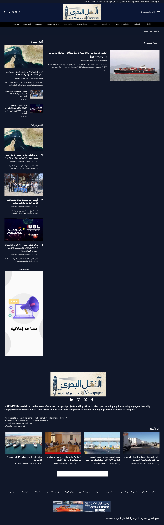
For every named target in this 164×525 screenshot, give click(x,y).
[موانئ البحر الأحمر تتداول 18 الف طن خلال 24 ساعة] (23, 443)
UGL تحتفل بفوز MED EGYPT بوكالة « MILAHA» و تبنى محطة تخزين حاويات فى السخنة (16, 109)
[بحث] (5, 12)
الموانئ (137, 24)
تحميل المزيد (83, 474)
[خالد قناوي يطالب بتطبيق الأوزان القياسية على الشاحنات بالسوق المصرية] (141, 443)
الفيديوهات (27, 24)
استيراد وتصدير (82, 24)
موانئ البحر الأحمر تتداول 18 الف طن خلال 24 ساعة (24, 458)
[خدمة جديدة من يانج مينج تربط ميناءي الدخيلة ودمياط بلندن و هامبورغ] (135, 65)
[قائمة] (158, 12)
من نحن (16, 24)
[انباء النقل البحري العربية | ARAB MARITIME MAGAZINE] (82, 12)
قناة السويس (105, 24)
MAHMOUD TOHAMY (22, 78)
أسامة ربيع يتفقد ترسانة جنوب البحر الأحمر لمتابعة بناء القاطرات (16, 93)
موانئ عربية (68, 24)
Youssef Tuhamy (86, 60)
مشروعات (38, 24)
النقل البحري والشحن (122, 24)
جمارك (94, 24)
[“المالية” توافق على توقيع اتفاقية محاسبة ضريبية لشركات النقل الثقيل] (63, 443)
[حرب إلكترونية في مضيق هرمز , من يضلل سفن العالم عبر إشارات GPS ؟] (23, 56)
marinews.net (19, 426)
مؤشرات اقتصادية (53, 24)
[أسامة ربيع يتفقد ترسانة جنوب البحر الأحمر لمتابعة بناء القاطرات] (36, 94)
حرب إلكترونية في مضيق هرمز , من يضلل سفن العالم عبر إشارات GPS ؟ (24, 73)
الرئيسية (157, 31)
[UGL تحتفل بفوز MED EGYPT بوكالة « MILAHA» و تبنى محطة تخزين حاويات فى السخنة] (36, 108)
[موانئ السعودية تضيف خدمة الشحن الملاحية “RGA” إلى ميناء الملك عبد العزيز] (102, 443)
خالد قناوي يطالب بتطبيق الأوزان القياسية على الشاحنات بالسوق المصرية (142, 458)
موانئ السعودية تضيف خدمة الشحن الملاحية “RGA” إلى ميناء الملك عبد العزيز (102, 458)
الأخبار (149, 24)
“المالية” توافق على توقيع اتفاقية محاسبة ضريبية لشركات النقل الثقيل (64, 458)
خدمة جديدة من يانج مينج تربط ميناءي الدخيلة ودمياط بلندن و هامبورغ (78, 54)
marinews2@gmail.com (22, 423)
